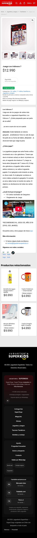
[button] (31, 3)
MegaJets (18, 416)
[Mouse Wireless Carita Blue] (9, 311)
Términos (6, 529)
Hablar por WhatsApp (18, 460)
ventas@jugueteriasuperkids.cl (17, 243)
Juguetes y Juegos (12, 11)
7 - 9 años (20, 91)
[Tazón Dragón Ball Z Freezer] (27, 311)
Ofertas (18, 421)
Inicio (2, 11)
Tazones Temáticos (18, 430)
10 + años (13, 91)
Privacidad (15, 529)
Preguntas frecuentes (18, 446)
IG (7, 400)
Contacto (18, 455)
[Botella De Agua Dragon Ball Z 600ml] (9, 277)
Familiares (23, 11)
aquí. (31, 231)
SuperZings (18, 412)
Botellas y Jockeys (18, 435)
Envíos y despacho (18, 451)
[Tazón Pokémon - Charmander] (27, 277)
